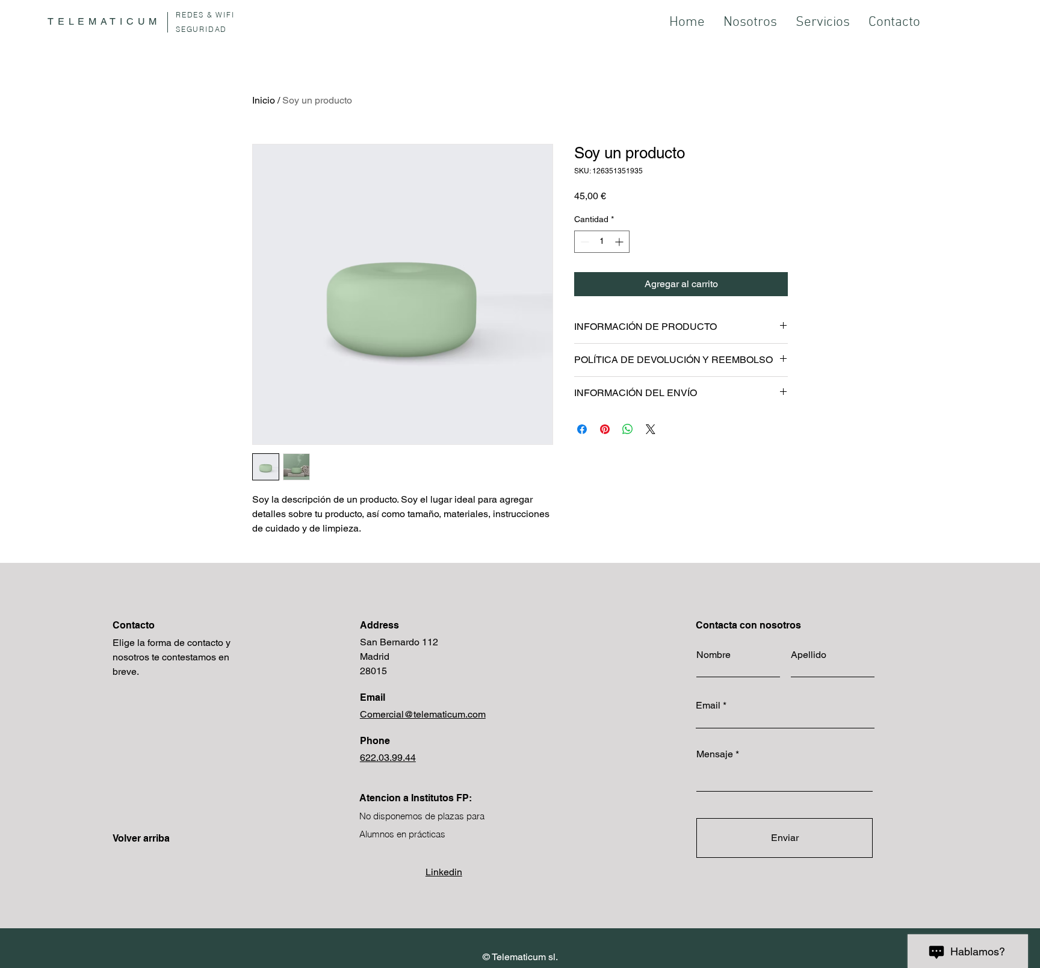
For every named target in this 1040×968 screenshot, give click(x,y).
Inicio (263, 100)
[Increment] (620, 241)
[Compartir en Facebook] (582, 429)
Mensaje (714, 754)
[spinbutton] (602, 241)
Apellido (808, 655)
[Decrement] (583, 241)
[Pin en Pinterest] (605, 429)
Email (708, 705)
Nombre (713, 655)
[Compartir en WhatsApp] (628, 429)
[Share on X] (650, 429)
